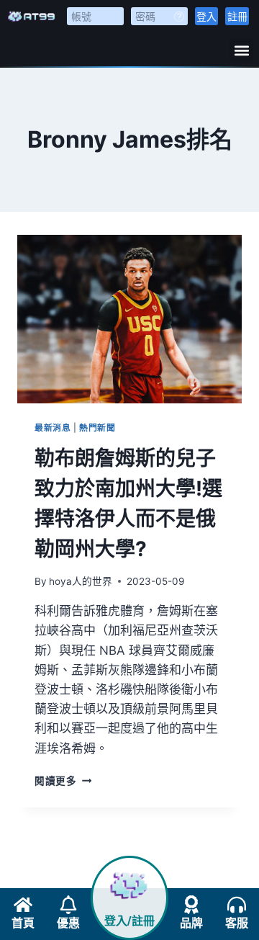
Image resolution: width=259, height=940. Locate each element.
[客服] (236, 904)
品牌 (191, 923)
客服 (236, 923)
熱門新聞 (97, 427)
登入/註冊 (129, 921)
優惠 (68, 923)
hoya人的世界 (80, 581)
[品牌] (191, 904)
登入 (206, 16)
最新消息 (53, 427)
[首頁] (23, 904)
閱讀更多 (63, 781)
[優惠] (68, 904)
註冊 (237, 16)
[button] (241, 50)
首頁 (23, 923)
